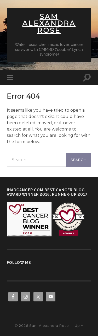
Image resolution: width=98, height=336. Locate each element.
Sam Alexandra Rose (49, 23)
